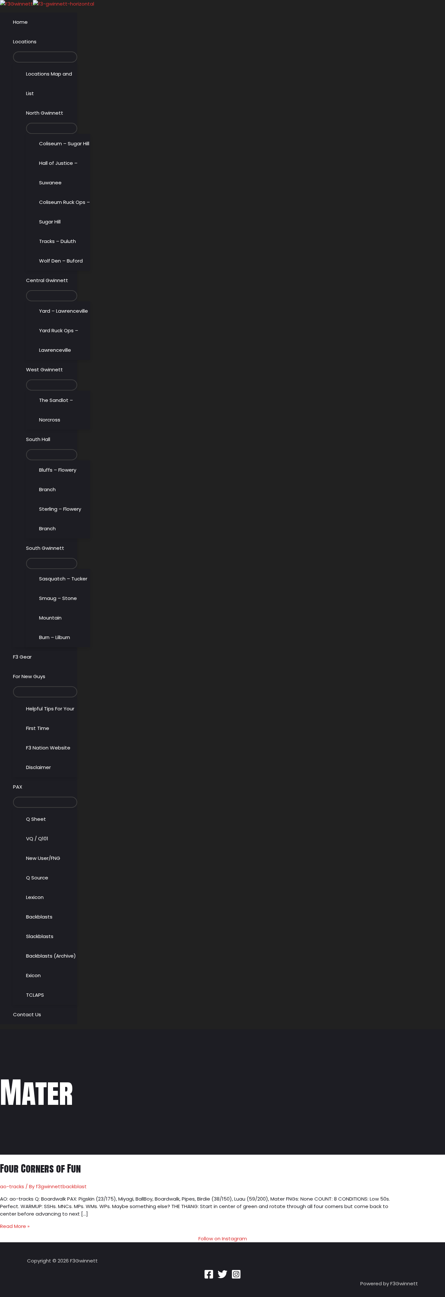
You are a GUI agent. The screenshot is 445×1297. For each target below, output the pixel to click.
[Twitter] (222, 1277)
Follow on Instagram (222, 1238)
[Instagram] (236, 1277)
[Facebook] (209, 1277)
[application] (39, 41)
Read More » (15, 1226)
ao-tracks (12, 1186)
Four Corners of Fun (40, 1168)
